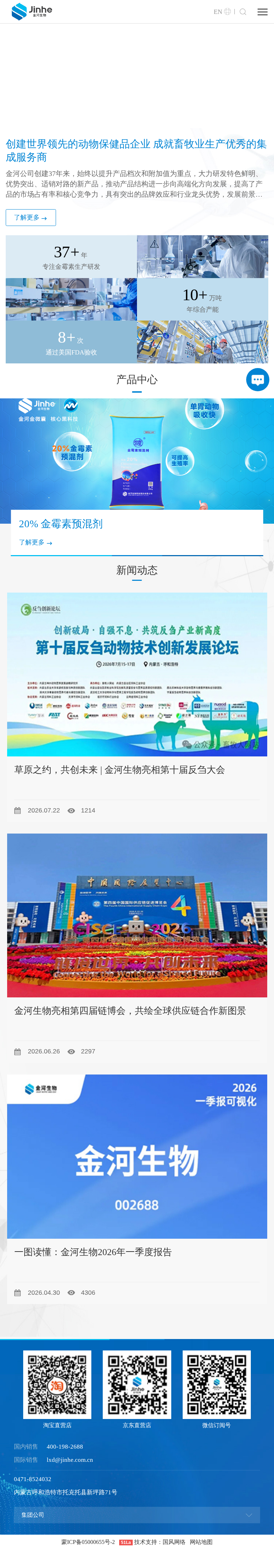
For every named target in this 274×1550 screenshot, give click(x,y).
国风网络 (174, 1542)
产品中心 (137, 379)
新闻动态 (137, 570)
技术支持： (148, 1542)
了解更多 (27, 217)
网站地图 (201, 1542)
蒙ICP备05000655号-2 (88, 1542)
